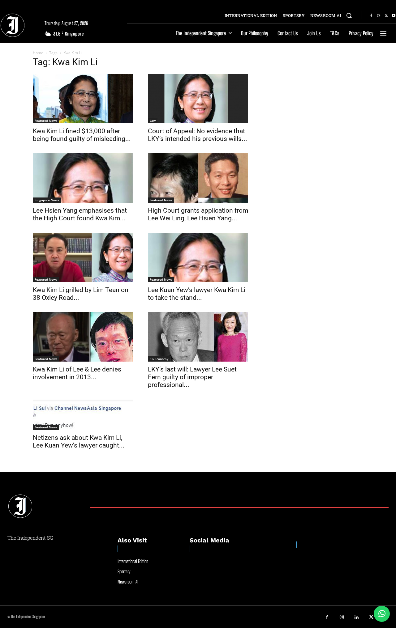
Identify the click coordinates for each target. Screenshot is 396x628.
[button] (349, 15)
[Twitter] (386, 15)
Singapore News (47, 200)
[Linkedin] (357, 617)
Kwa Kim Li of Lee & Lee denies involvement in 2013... (77, 373)
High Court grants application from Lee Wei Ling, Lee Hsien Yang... (198, 214)
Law (153, 120)
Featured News (46, 120)
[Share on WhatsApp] (382, 614)
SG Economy (159, 359)
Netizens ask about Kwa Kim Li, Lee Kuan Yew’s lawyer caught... (79, 441)
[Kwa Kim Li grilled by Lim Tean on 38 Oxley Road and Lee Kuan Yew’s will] (83, 257)
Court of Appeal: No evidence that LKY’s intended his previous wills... (197, 134)
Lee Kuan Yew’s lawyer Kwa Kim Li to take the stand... (196, 293)
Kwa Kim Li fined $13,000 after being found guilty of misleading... (82, 134)
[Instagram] (378, 15)
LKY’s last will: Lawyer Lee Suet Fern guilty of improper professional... (192, 377)
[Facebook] (371, 15)
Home (38, 52)
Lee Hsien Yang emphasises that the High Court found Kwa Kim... (80, 214)
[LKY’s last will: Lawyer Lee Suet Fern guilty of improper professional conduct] (198, 337)
